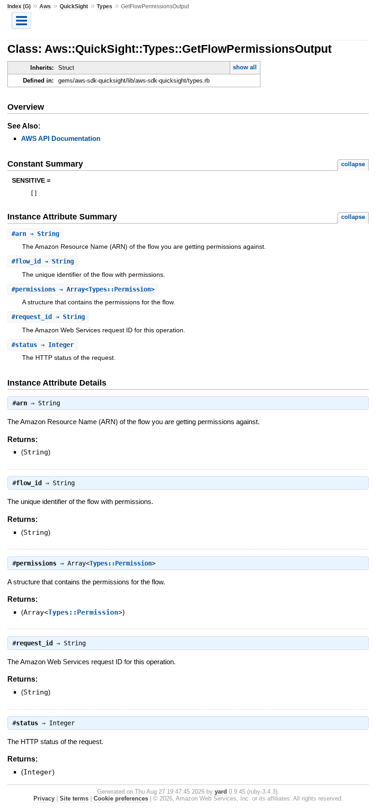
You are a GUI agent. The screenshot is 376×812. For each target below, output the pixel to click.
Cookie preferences (121, 798)
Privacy (44, 798)
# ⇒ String (35, 233)
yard (221, 791)
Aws (45, 6)
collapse (353, 164)
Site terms (74, 798)
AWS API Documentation (60, 138)
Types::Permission (120, 563)
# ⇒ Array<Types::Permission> (83, 289)
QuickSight (74, 6)
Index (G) (19, 6)
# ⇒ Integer (42, 344)
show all (245, 67)
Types (104, 6)
